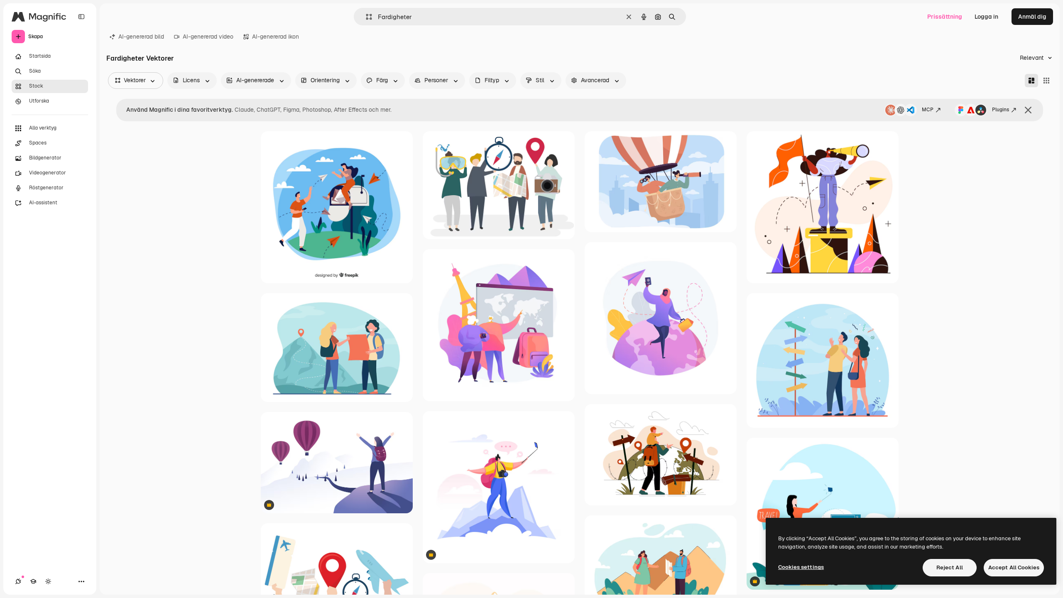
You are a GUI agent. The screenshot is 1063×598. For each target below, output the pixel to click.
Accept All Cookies (1013, 567)
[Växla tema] (48, 581)
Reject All (949, 567)
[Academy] (33, 581)
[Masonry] (1031, 80)
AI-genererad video (208, 36)
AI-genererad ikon (275, 36)
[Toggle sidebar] (81, 16)
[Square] (1046, 80)
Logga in (986, 16)
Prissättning (944, 16)
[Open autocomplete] (365, 17)
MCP (927, 109)
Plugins (1000, 109)
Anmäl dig (1032, 16)
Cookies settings (801, 567)
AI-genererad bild (141, 36)
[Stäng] (1028, 110)
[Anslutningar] (18, 581)
